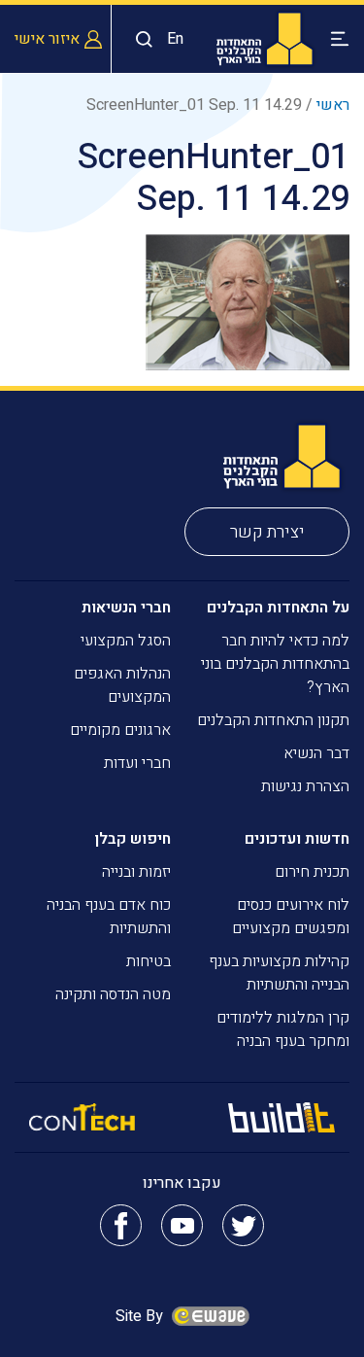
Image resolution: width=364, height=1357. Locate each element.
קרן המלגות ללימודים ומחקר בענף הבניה (282, 1029)
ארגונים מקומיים (120, 730)
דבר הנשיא (316, 753)
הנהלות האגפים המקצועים (122, 685)
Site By (141, 1316)
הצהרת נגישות (305, 786)
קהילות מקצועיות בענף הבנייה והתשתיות (279, 973)
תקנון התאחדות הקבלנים (273, 720)
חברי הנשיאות (126, 607)
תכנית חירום (312, 872)
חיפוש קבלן (132, 839)
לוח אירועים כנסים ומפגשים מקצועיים (290, 916)
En (175, 39)
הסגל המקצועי (126, 640)
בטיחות (148, 961)
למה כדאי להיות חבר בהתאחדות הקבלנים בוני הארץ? (275, 664)
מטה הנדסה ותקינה (113, 994)
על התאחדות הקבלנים (278, 607)
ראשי (332, 105)
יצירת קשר (267, 532)
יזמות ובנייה (136, 872)
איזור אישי (47, 39)
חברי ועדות (137, 763)
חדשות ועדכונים (297, 839)
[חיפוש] (139, 39)
